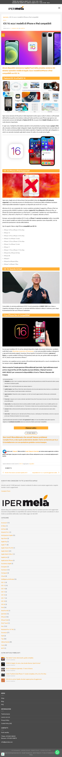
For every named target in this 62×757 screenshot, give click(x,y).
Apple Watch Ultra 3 (7, 554)
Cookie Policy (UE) (6, 723)
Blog (2, 701)
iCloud (3, 576)
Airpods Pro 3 (5, 532)
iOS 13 (3, 585)
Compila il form (5, 491)
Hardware (4, 570)
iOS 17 (3, 598)
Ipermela (5, 17)
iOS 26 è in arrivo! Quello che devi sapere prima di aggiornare (24, 679)
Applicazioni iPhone (7, 560)
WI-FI (2, 648)
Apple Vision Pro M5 (7, 548)
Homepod (4, 573)
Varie (2, 645)
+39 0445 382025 (10, 736)
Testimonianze (5, 714)
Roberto (22, 28)
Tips (2, 639)
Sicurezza (4, 632)
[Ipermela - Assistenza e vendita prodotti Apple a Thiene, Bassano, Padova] (16, 8)
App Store (4, 538)
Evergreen (4, 566)
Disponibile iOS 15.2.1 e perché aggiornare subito (44, 472)
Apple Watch (5, 551)
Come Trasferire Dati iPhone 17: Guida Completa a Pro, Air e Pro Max (26, 674)
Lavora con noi (5, 717)
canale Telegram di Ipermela (32, 451)
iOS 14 (3, 588)
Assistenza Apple (6, 563)
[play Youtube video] (31, 151)
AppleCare (4, 557)
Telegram (15, 451)
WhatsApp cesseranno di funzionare (23, 351)
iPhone (3, 617)
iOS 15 (3, 592)
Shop (2, 698)
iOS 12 (3, 582)
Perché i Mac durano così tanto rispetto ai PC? (16, 472)
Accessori (4, 522)
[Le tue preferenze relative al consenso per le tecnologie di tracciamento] (2, 754)
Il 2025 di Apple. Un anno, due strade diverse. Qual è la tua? (23, 663)
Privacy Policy (5, 720)
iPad (2, 607)
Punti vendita (5, 732)
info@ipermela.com (7, 742)
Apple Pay (4, 541)
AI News (3, 526)
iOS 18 (3, 601)
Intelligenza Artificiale (7, 579)
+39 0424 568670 (12, 738)
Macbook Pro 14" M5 (7, 629)
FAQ (2, 704)
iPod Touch (4, 623)
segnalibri (31, 463)
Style (2, 635)
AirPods (3, 529)
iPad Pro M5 (4, 610)
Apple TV (4, 544)
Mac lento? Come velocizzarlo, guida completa (19, 658)
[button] (57, 752)
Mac (2, 626)
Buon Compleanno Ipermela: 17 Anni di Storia (19, 668)
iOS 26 (3, 604)
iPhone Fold (4, 620)
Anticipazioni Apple (7, 535)
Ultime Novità (5, 642)
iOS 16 (4, 20)
